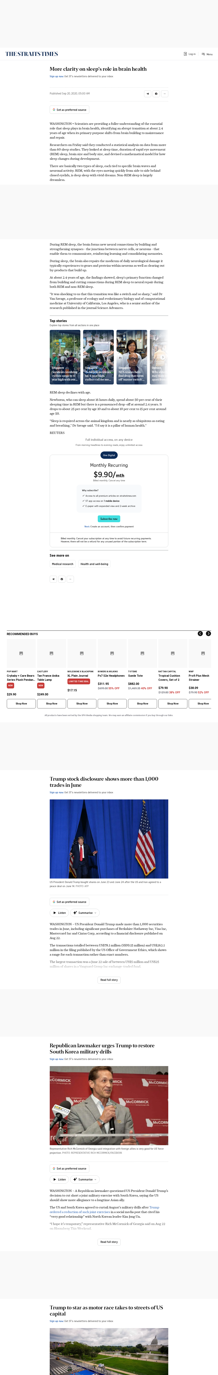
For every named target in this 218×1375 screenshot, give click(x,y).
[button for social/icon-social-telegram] (147, 93)
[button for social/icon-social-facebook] (156, 93)
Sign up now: (57, 76)
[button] (189, 54)
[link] (31, 54)
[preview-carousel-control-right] (163, 357)
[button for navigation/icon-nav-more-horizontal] (164, 93)
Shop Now (21, 703)
